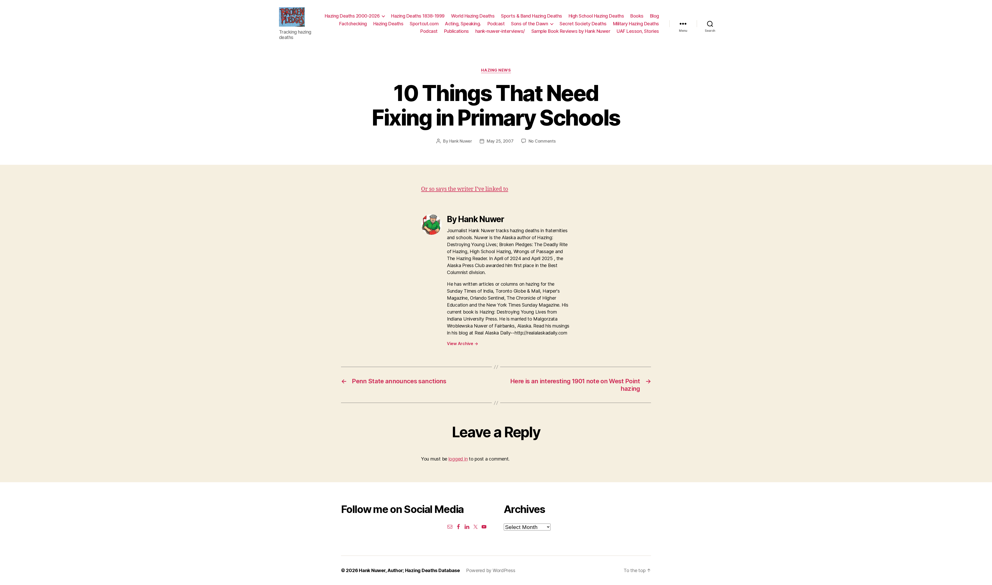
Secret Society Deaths (583, 23)
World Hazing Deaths (473, 16)
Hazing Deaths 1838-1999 (418, 16)
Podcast (496, 23)
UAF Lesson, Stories (638, 31)
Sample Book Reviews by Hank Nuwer (570, 31)
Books (637, 16)
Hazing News (496, 70)
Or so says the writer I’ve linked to (464, 189)
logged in (458, 459)
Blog (654, 16)
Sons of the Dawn (529, 23)
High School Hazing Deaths (596, 16)
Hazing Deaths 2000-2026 (352, 16)
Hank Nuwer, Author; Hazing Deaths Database (409, 570)
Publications (456, 31)
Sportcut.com (424, 23)
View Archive (462, 343)
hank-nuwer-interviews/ (500, 31)
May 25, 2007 (500, 141)
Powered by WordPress (490, 570)
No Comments (542, 141)
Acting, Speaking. (463, 23)
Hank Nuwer (460, 141)
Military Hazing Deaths (636, 23)
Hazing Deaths (388, 23)
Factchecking (353, 23)
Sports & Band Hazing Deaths (531, 16)
